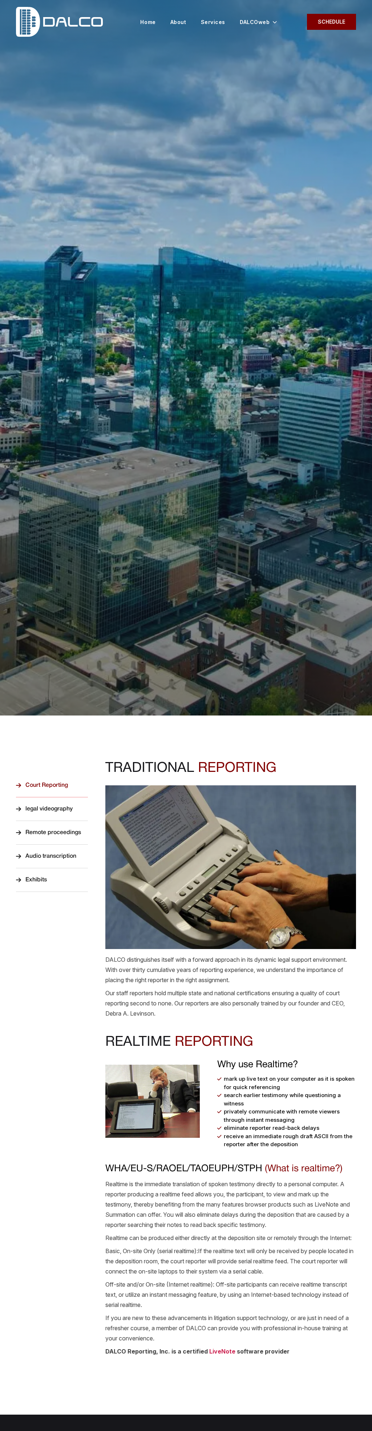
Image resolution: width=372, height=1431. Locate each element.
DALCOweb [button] (255, 22)
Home (147, 22)
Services (213, 22)
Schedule (331, 22)
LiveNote (222, 1351)
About (178, 22)
